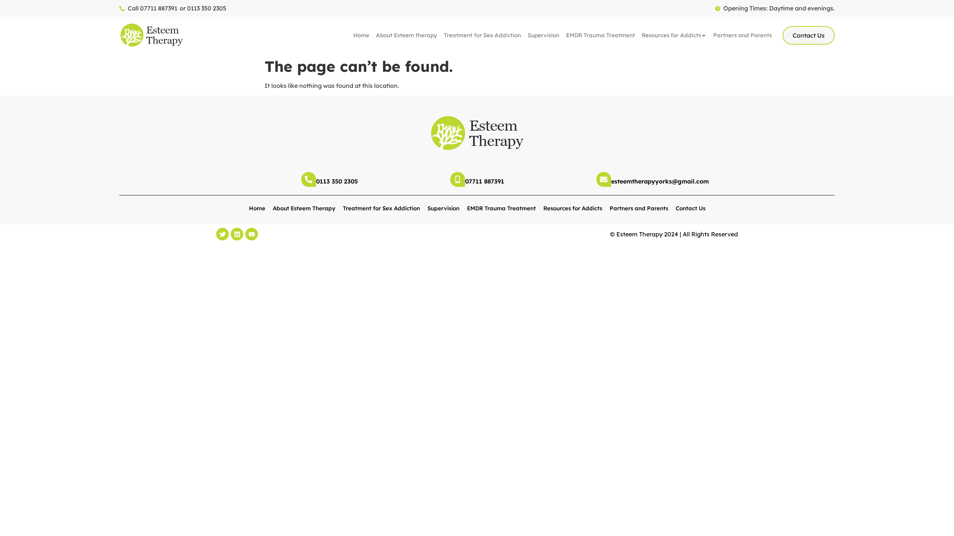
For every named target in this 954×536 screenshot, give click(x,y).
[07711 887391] (457, 179)
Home (361, 35)
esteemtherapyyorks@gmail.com (660, 181)
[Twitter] (222, 234)
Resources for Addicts (671, 35)
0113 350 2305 (337, 181)
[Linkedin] (237, 234)
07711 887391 (484, 181)
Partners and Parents (742, 35)
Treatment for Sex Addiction (482, 35)
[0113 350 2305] (308, 179)
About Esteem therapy (406, 35)
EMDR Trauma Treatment (600, 35)
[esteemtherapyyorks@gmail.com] (603, 179)
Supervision (543, 35)
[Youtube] (251, 234)
